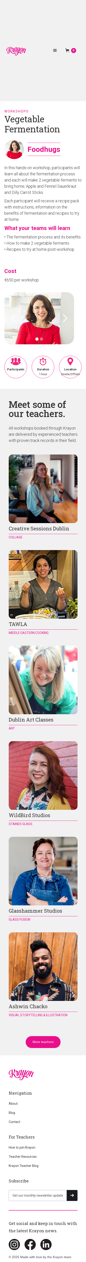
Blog (12, 1113)
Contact (14, 1122)
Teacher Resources (23, 1156)
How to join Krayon (22, 1147)
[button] (55, 50)
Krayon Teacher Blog (24, 1166)
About (13, 1103)
